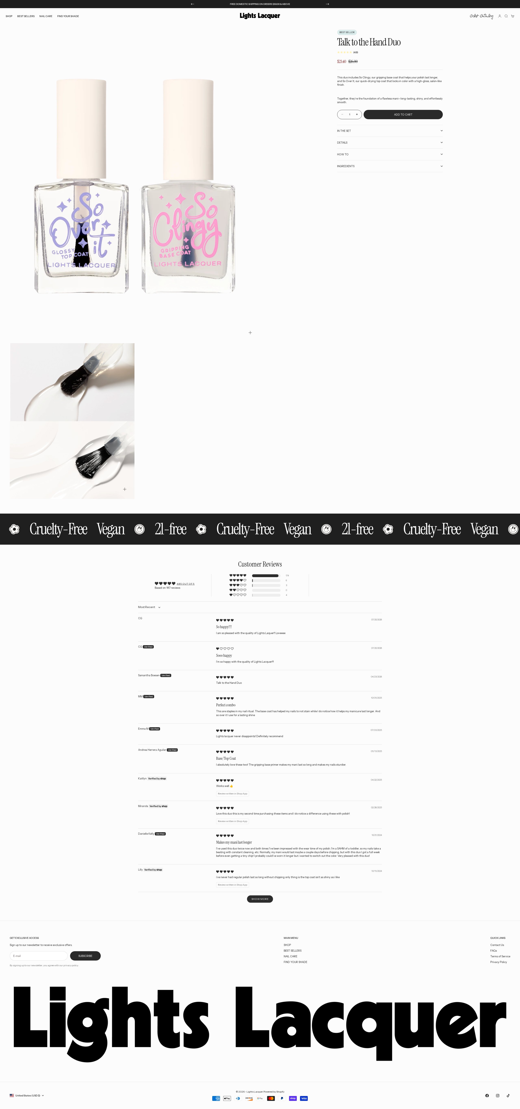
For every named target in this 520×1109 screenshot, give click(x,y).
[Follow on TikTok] (508, 1096)
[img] (225, 620)
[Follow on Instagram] (498, 1096)
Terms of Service (500, 956)
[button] (238, 575)
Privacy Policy (498, 962)
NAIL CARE (290, 956)
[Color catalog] (481, 16)
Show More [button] (260, 898)
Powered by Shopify (273, 1091)
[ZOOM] (250, 333)
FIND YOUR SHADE (295, 962)
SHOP (287, 945)
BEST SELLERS (26, 15)
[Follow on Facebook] (487, 1096)
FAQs (493, 950)
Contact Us (497, 945)
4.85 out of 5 (186, 583)
